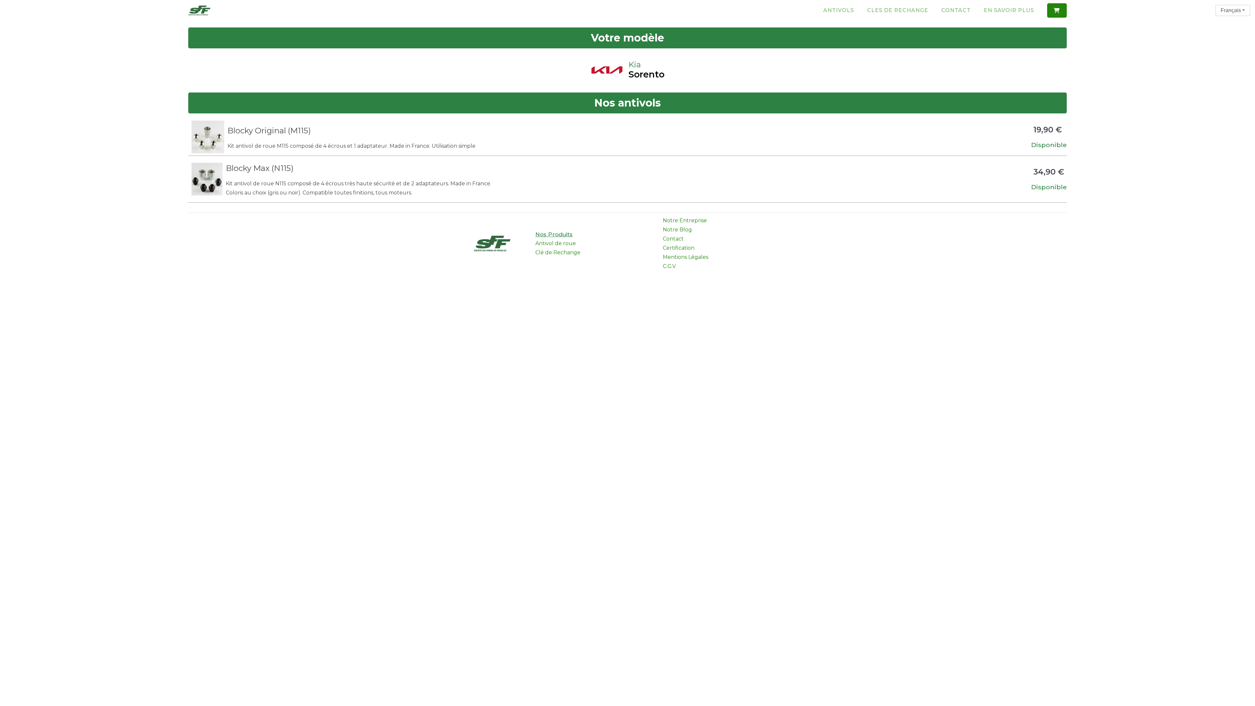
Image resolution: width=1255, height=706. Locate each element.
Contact (956, 10)
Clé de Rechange (557, 252)
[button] (1057, 10)
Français (1231, 10)
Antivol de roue (555, 243)
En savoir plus (1009, 10)
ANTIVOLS (838, 10)
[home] (199, 10)
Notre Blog (677, 230)
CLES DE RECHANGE (897, 10)
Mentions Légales (685, 257)
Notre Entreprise (685, 220)
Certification (678, 248)
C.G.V (669, 266)
